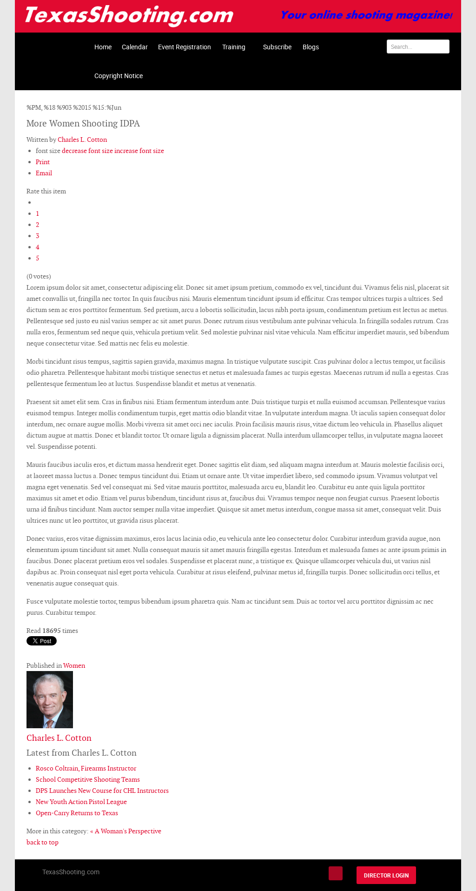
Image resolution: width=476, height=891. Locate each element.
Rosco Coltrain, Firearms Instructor (86, 768)
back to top (42, 842)
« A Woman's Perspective (125, 831)
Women (74, 665)
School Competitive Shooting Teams (88, 779)
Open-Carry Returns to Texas (77, 813)
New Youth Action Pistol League (81, 802)
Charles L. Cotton (82, 139)
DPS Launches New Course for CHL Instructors (102, 790)
